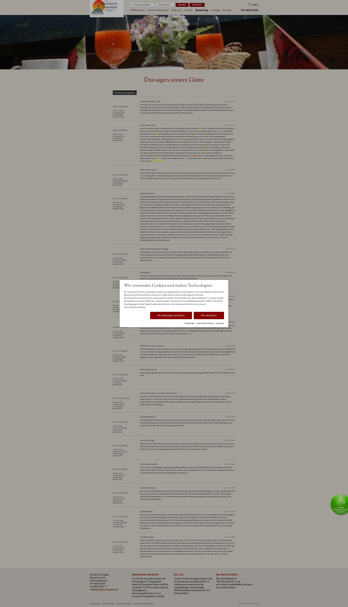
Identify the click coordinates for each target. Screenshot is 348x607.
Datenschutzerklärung (205, 323)
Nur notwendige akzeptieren (171, 315)
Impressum (220, 323)
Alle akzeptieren (209, 315)
